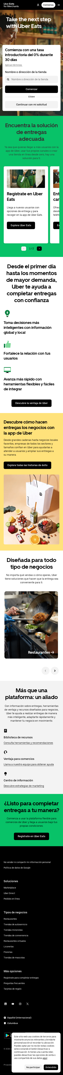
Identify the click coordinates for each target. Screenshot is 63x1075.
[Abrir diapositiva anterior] (46, 671)
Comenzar (31, 89)
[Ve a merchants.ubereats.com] (11, 5)
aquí (45, 1058)
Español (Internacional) (19, 1017)
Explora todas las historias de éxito (27, 465)
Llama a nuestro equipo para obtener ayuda (29, 764)
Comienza (48, 5)
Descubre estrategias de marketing (24, 785)
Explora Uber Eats (21, 225)
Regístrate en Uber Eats (31, 836)
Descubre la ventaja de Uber (31, 403)
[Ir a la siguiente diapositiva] (55, 671)
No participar (33, 1067)
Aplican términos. (13, 65)
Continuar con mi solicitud (31, 104)
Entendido (51, 1067)
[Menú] (58, 5)
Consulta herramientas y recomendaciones (28, 742)
